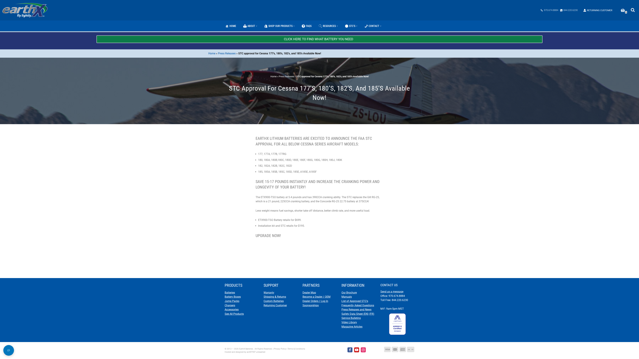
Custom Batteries (274, 301)
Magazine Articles (351, 326)
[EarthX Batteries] (25, 10)
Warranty (269, 292)
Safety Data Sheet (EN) (355, 313)
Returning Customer (275, 305)
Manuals (346, 296)
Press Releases (227, 53)
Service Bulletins (351, 318)
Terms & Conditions (296, 349)
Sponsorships (311, 305)
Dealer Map (309, 292)
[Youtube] (356, 349)
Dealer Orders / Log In (315, 301)
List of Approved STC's (354, 301)
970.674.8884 (551, 10)
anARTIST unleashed (256, 352)
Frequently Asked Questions (357, 305)
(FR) (371, 313)
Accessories (232, 309)
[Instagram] (363, 349)
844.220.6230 (570, 10)
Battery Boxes (233, 296)
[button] (256, 26)
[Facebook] (349, 349)
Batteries (230, 292)
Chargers (230, 305)
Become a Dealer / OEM (316, 296)
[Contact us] (8, 350)
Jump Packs (232, 301)
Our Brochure (349, 292)
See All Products (234, 313)
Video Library (349, 322)
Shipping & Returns (275, 296)
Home (211, 53)
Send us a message (391, 291)
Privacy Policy (280, 349)
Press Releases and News (356, 309)
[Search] (633, 10)
